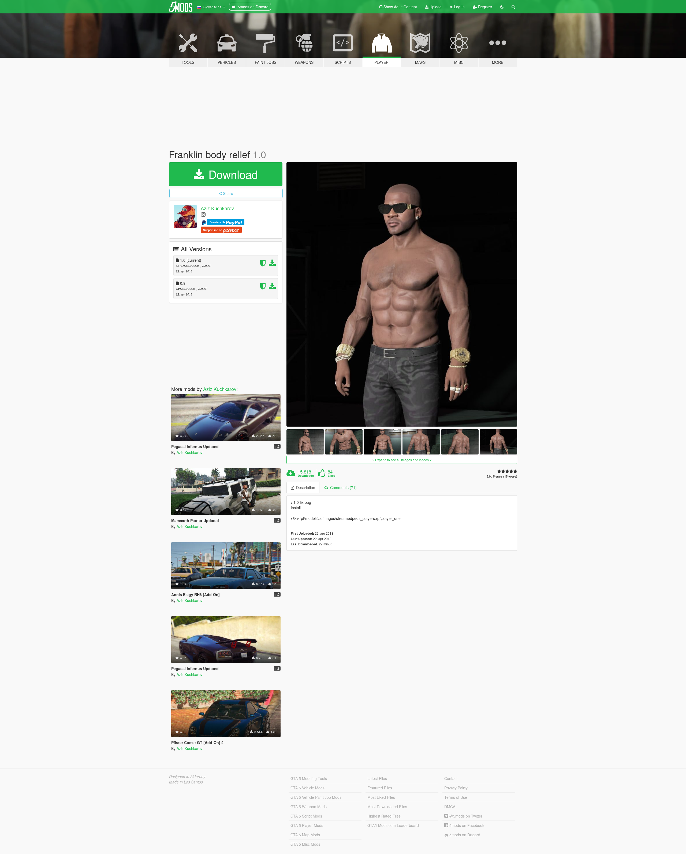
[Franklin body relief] (401, 294)
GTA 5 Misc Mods (305, 844)
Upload (435, 6)
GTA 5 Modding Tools (308, 778)
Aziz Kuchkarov (217, 208)
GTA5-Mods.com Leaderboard (393, 825)
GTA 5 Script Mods (306, 816)
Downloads (306, 475)
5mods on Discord (464, 834)
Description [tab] (304, 487)
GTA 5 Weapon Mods (308, 806)
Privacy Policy (456, 787)
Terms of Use (455, 797)
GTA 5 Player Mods (306, 825)
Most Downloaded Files (387, 806)
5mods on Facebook (466, 825)
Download (231, 174)
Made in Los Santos (186, 782)
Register (484, 6)
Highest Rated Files (384, 816)
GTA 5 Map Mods (305, 834)
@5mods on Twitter (465, 816)
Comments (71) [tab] (342, 487)
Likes (331, 475)
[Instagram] (203, 214)
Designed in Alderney (187, 776)
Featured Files (379, 787)
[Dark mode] (502, 6)
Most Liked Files (381, 797)
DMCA (449, 806)
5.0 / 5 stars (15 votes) (502, 476)
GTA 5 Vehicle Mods (307, 787)
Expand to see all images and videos (402, 459)
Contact (450, 778)
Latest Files (377, 778)
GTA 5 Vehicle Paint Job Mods (315, 797)
